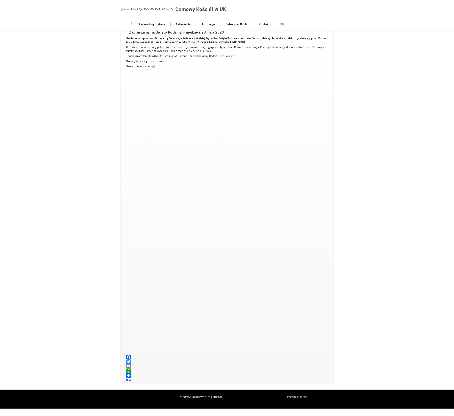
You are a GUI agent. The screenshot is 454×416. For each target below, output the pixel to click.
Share (129, 380)
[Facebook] (227, 357)
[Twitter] (227, 361)
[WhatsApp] (227, 371)
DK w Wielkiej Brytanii (151, 24)
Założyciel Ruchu (236, 24)
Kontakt (264, 24)
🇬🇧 (282, 24)
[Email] (227, 366)
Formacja (208, 24)
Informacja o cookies (297, 397)
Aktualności (184, 24)
